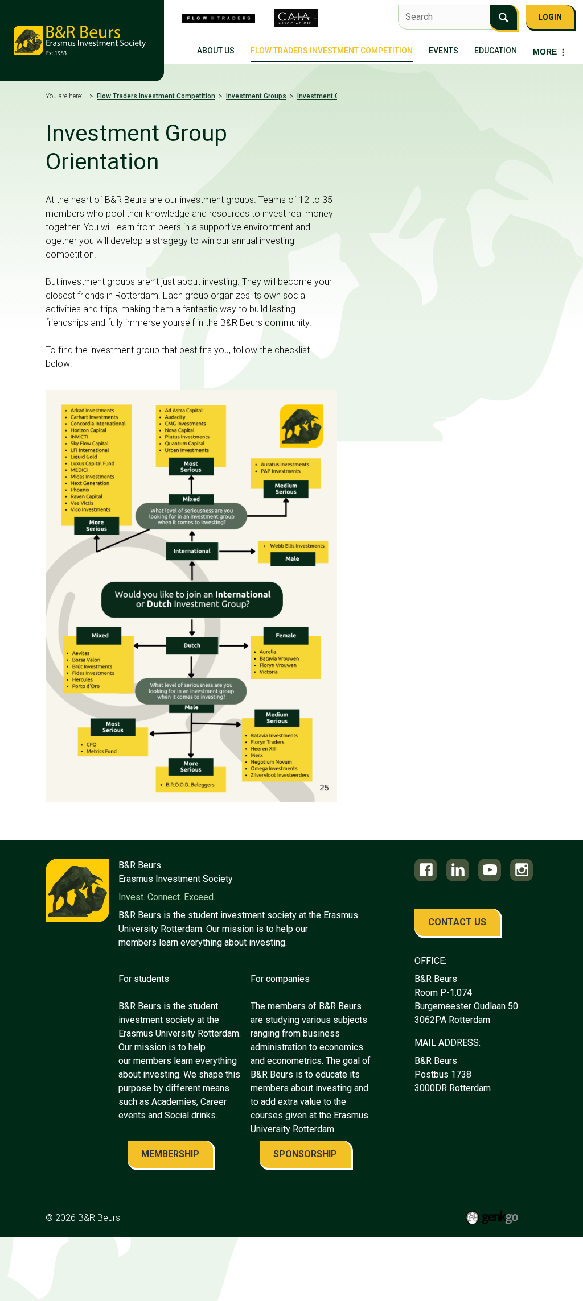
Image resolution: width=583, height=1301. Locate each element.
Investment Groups (256, 96)
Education (495, 50)
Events (443, 50)
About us (216, 50)
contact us (457, 922)
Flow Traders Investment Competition (332, 50)
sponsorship (305, 1154)
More (545, 51)
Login (550, 17)
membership (170, 1154)
